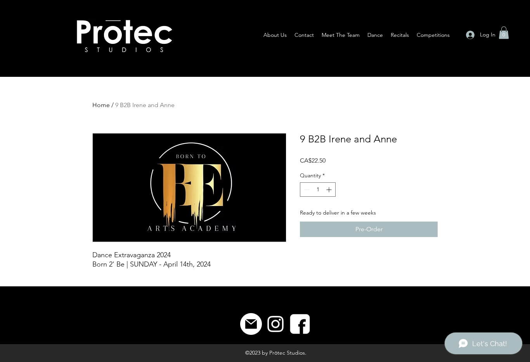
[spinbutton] (318, 189)
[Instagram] (275, 324)
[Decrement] (306, 189)
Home (101, 105)
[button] (504, 32)
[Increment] (329, 189)
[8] (300, 324)
